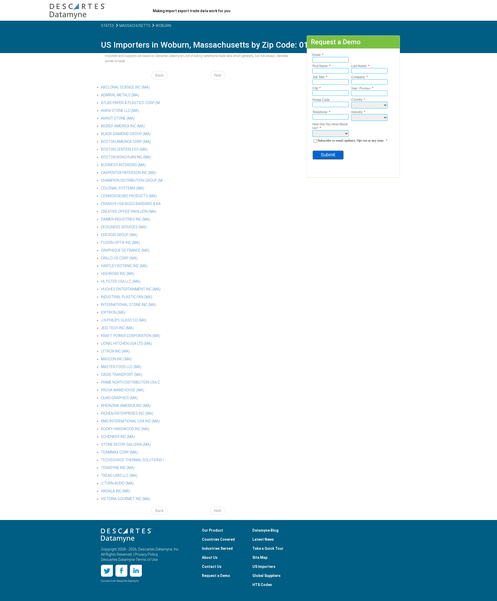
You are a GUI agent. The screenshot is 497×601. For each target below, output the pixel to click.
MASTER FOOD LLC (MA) (121, 367)
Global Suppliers (266, 576)
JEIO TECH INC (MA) (117, 328)
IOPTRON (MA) (113, 312)
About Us (210, 557)
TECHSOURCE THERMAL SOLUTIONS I (132, 460)
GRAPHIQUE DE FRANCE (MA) (125, 250)
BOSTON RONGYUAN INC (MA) (126, 157)
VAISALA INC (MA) (115, 491)
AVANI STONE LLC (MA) (120, 110)
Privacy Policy (146, 554)
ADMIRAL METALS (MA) (120, 95)
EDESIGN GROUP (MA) (119, 235)
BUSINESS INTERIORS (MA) (123, 165)
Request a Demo (216, 576)
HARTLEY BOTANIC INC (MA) (124, 266)
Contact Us (212, 567)
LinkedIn (136, 571)
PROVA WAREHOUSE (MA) (122, 390)
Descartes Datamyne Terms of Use (129, 560)
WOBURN (163, 26)
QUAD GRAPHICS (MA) (119, 398)
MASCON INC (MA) (116, 359)
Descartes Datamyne (126, 535)
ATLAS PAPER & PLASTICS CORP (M (130, 103)
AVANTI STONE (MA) (118, 118)
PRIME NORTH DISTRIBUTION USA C (130, 382)
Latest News (263, 539)
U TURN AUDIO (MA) (117, 483)
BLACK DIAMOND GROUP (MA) (126, 134)
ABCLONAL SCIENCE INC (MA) (125, 87)
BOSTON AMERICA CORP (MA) (126, 142)
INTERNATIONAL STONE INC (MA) (128, 305)
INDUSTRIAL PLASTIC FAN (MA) (126, 297)
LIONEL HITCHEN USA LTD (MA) (126, 343)
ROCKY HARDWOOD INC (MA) (125, 429)
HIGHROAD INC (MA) (117, 274)
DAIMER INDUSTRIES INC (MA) (125, 219)
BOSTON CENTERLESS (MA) (124, 149)
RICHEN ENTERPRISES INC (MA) (127, 413)
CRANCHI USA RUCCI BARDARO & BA (131, 204)
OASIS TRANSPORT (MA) (121, 374)
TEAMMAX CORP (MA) (119, 452)
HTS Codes (262, 585)
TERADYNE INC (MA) (118, 468)
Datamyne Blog (265, 530)
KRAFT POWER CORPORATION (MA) (130, 336)
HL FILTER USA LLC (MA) (120, 281)
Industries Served (217, 548)
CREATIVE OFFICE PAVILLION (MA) (128, 211)
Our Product (212, 530)
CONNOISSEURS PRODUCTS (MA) (129, 196)
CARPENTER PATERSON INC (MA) (128, 173)
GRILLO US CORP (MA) (119, 258)
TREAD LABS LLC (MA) (119, 475)
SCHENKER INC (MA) (118, 437)
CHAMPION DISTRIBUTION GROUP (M (131, 180)
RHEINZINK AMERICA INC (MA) (126, 406)
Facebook (121, 571)
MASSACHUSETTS (134, 26)
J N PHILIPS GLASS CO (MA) (124, 320)
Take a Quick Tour (267, 548)
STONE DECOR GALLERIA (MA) (126, 444)
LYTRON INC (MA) (115, 351)
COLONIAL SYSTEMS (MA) (122, 188)
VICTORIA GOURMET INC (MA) (125, 499)
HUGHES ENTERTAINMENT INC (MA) (130, 289)
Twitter (107, 571)
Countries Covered (218, 539)
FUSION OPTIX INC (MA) (120, 242)
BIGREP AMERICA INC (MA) (123, 126)
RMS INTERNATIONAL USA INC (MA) (130, 421)
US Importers (263, 567)
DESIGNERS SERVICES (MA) (124, 227)
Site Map (259, 557)
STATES (107, 26)
